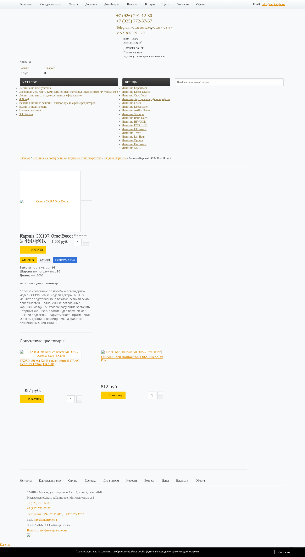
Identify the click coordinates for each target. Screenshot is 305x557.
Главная (25, 158)
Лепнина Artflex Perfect (137, 110)
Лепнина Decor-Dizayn (136, 91)
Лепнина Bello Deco (134, 118)
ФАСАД (24, 99)
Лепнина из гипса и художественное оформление (50, 95)
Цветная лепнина (30, 110)
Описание (28, 259)
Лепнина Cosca (131, 103)
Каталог (29, 82)
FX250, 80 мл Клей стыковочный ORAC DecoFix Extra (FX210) (49, 362)
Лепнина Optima (132, 140)
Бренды (131, 82)
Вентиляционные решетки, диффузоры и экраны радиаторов (57, 103)
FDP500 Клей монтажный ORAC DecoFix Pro (132, 358)
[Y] (278, 82)
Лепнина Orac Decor (135, 95)
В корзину (34, 398)
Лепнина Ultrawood (134, 129)
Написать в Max (65, 259)
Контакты (26, 4)
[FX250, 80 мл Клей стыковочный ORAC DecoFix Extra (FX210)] (51, 354)
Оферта (200, 4)
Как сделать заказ (50, 4)
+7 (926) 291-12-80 (38, 503)
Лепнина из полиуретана (35, 88)
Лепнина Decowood (134, 144)
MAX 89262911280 (131, 33)
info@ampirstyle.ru (273, 4)
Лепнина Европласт (134, 88)
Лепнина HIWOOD (134, 121)
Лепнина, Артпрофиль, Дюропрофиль (146, 99)
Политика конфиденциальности (47, 530)
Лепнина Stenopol (133, 114)
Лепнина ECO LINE (135, 125)
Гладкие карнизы (115, 158)
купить (37, 249)
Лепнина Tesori (131, 132)
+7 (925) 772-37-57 (38, 508)
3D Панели (26, 114)
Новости (132, 4)
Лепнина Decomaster (135, 106)
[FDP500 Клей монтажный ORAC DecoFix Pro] (131, 352)
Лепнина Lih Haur (133, 136)
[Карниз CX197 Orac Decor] (50, 201)
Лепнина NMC (131, 147)
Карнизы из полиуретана (85, 158)
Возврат (150, 4)
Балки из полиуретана (33, 106)
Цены (165, 4)
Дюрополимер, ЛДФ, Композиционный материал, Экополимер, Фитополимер (68, 91)
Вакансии (183, 4)
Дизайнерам (112, 4)
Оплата (73, 4)
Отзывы (45, 259)
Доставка (91, 4)
